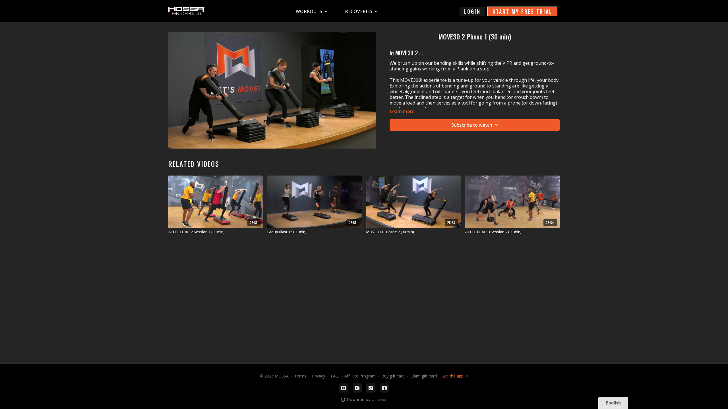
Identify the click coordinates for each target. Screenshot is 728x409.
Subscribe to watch (471, 125)
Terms (300, 376)
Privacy (318, 376)
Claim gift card (423, 376)
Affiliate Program (360, 376)
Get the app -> (454, 376)
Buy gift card (393, 376)
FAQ (335, 376)
